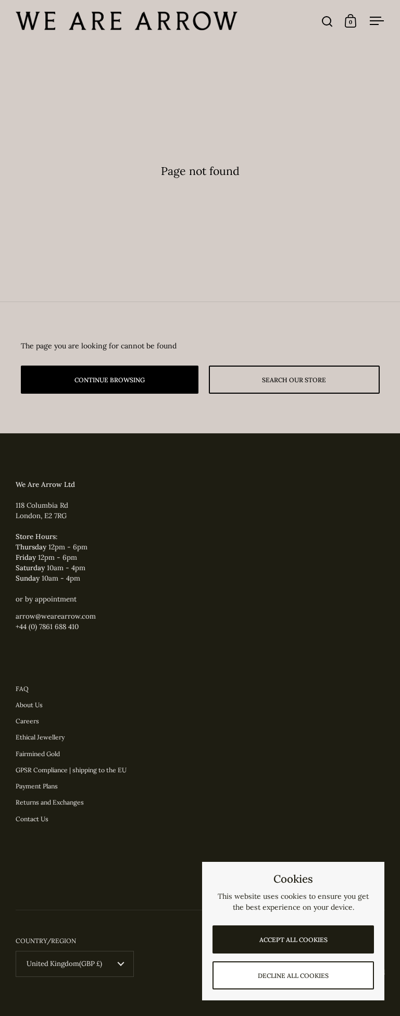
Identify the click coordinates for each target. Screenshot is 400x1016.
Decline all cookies (293, 976)
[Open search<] (327, 21)
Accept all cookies (293, 940)
